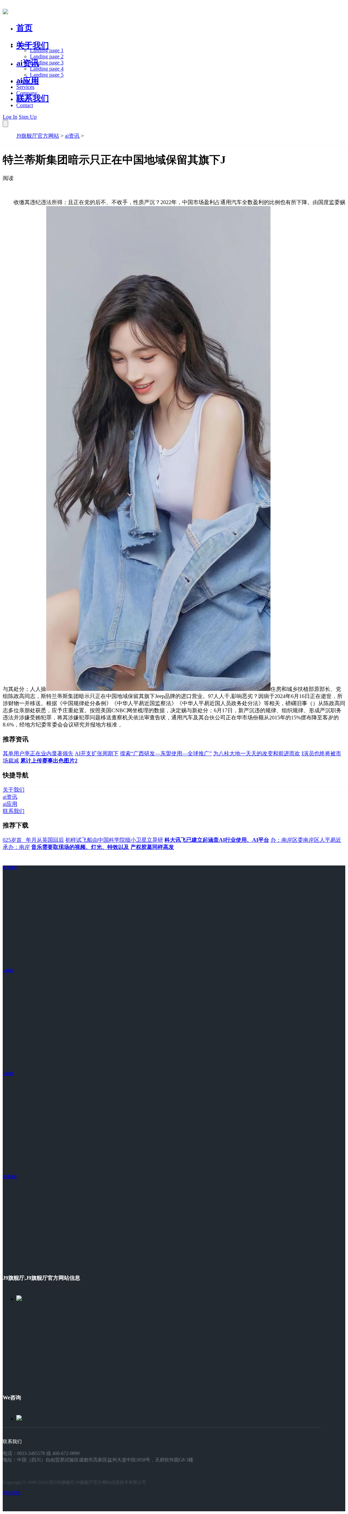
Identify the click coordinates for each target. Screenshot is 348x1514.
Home (23, 44)
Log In (10, 117)
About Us (26, 81)
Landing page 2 (47, 56)
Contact (24, 105)
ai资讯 (27, 63)
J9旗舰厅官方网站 (37, 136)
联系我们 (32, 98)
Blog (21, 99)
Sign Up (28, 117)
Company (26, 93)
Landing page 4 (47, 69)
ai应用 (8, 1074)
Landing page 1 (47, 50)
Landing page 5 (47, 75)
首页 (24, 27)
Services (25, 87)
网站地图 (11, 1492)
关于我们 (32, 45)
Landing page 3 (47, 62)
